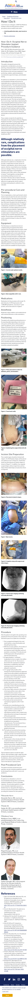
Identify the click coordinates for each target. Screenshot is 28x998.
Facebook (4, 979)
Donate (18, 984)
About (12, 984)
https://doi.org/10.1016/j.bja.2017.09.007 (15, 950)
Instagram (18, 979)
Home (14, 6)
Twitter (9, 979)
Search (16, 1)
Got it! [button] (7, 995)
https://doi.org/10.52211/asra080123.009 (15, 57)
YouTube (23, 979)
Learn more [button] (5, 991)
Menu (15, 12)
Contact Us (6, 984)
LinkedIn (14, 979)
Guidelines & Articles (13, 16)
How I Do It (7, 18)
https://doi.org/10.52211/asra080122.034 (15, 958)
